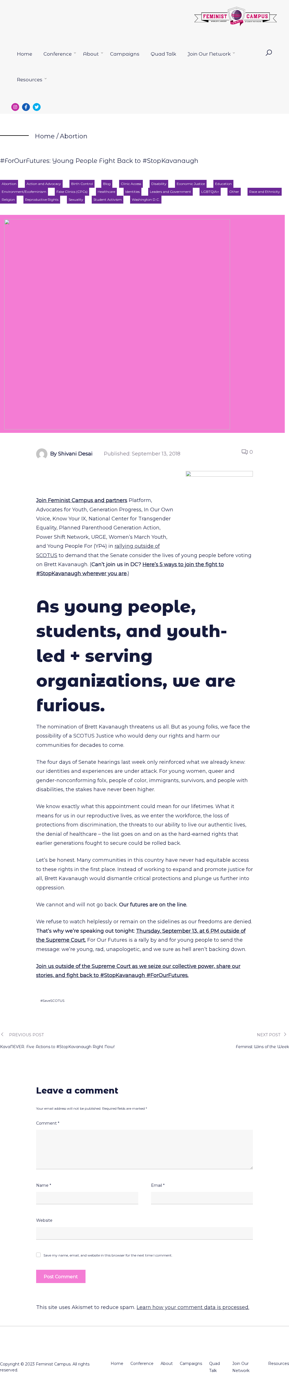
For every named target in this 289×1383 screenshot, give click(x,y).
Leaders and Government (170, 191)
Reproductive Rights (41, 199)
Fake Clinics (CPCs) (71, 191)
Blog (107, 184)
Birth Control (82, 184)
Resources (29, 79)
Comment (47, 1123)
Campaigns (124, 54)
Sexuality (76, 199)
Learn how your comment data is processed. (193, 1307)
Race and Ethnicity (264, 191)
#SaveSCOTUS (52, 1000)
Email (158, 1185)
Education (223, 184)
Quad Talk (163, 54)
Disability (159, 184)
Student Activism (107, 199)
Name (43, 1185)
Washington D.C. (146, 199)
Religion (8, 199)
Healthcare (106, 191)
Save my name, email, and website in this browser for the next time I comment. (107, 1255)
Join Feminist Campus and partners (81, 500)
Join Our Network (209, 54)
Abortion (73, 136)
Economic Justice (191, 184)
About (91, 54)
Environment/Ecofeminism (24, 191)
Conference (57, 54)
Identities (132, 191)
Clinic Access (131, 184)
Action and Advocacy (44, 184)
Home (24, 54)
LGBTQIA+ (210, 191)
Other (234, 191)
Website (44, 1220)
